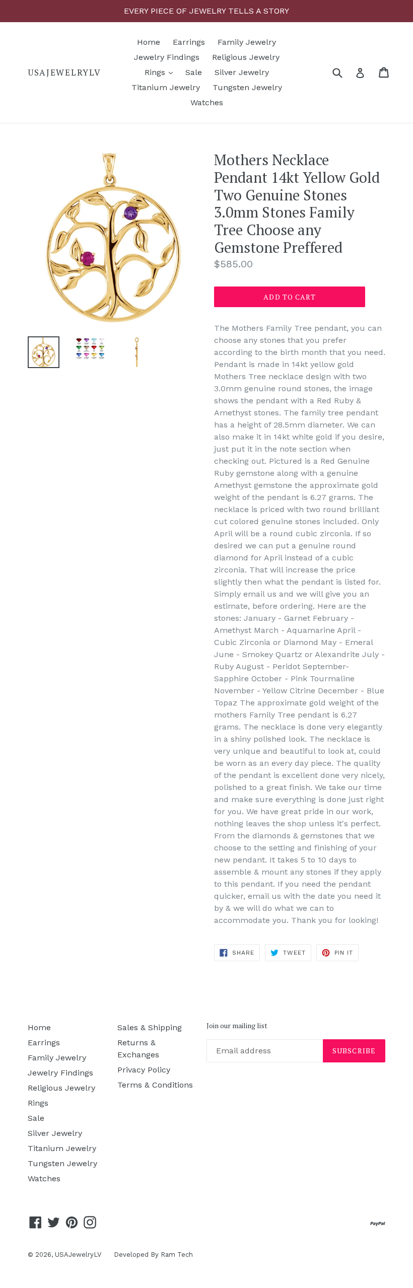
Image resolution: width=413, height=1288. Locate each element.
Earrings (189, 42)
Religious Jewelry (246, 57)
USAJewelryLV (64, 72)
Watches (206, 102)
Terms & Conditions (155, 1085)
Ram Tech (177, 1254)
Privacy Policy (143, 1070)
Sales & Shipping (149, 1027)
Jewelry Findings (166, 57)
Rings (161, 72)
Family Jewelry (247, 42)
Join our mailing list (236, 1026)
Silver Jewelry (242, 72)
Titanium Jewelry (165, 87)
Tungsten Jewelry (247, 87)
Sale (193, 72)
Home (148, 42)
